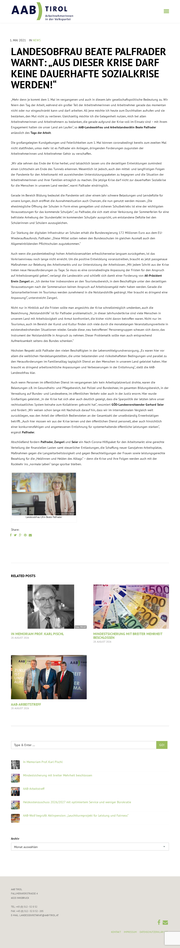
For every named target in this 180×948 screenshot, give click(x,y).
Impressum (130, 931)
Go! (161, 745)
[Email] (30, 535)
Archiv (15, 839)
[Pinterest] (25, 535)
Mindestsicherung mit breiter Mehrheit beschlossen (127, 636)
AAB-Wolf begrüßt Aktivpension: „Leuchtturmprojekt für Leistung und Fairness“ (76, 815)
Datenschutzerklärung (154, 931)
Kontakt (116, 931)
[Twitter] (15, 535)
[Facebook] (11, 535)
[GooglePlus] (20, 535)
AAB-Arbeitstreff (26, 704)
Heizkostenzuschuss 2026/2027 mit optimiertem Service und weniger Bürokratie (77, 802)
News (37, 40)
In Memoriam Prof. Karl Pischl (37, 634)
